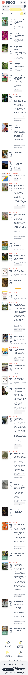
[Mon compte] (21, 2)
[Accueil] (11, 2)
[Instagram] (10, 660)
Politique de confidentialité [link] (14, 672)
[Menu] (3, 2)
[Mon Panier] (24, 2)
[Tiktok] (15, 660)
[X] (17, 660)
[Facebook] (7, 660)
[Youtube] (20, 660)
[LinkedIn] (12, 660)
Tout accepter (8, 669)
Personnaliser (20, 669)
